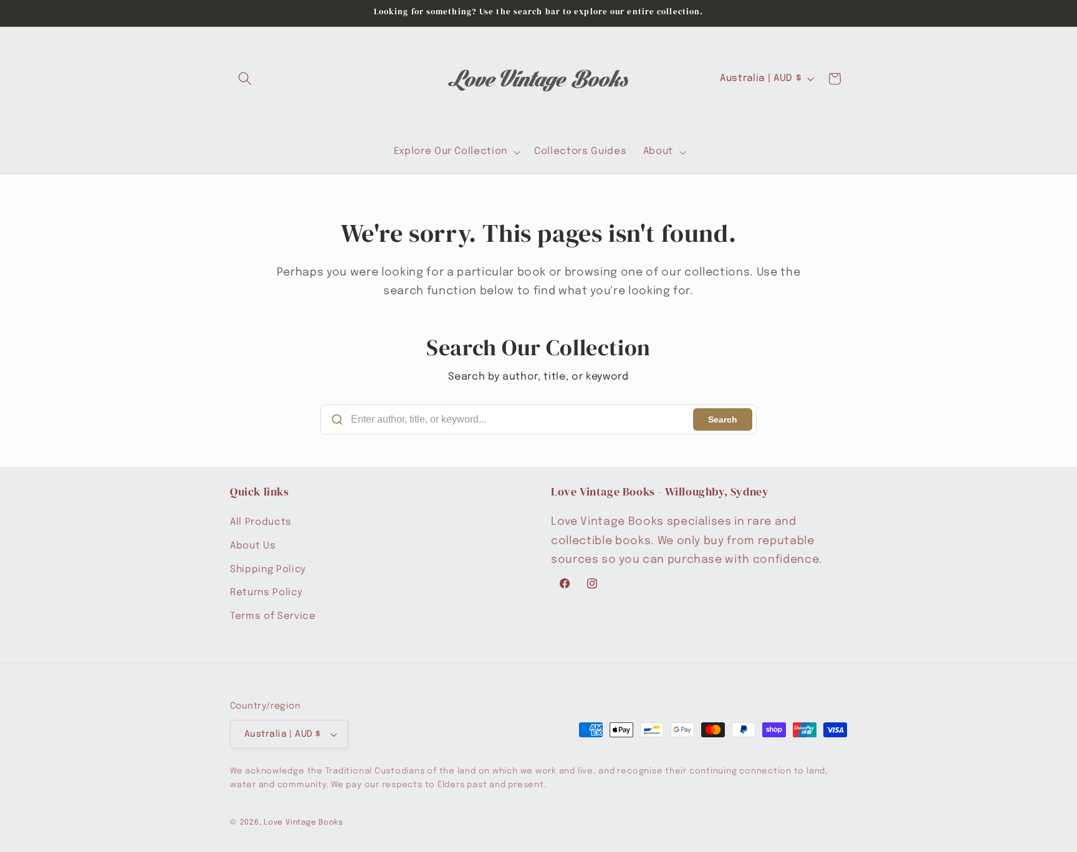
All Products (261, 523)
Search (722, 419)
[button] (245, 78)
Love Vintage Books (303, 822)
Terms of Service (273, 616)
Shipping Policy (268, 570)
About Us (252, 546)
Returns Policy (266, 593)
